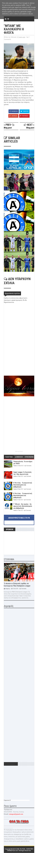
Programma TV (7, 800)
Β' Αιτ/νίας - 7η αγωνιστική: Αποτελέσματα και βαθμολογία (22, 485)
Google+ (14, 116)
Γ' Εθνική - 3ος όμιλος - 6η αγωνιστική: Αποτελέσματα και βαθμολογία (22, 506)
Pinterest (25, 116)
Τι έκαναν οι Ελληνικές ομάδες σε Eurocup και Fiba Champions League (17, 584)
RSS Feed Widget (19, 451)
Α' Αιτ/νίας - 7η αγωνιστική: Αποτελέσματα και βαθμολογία (22, 495)
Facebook (14, 111)
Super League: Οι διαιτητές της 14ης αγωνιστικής (22, 473)
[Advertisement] (19, 361)
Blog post (8, 127)
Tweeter (25, 111)
